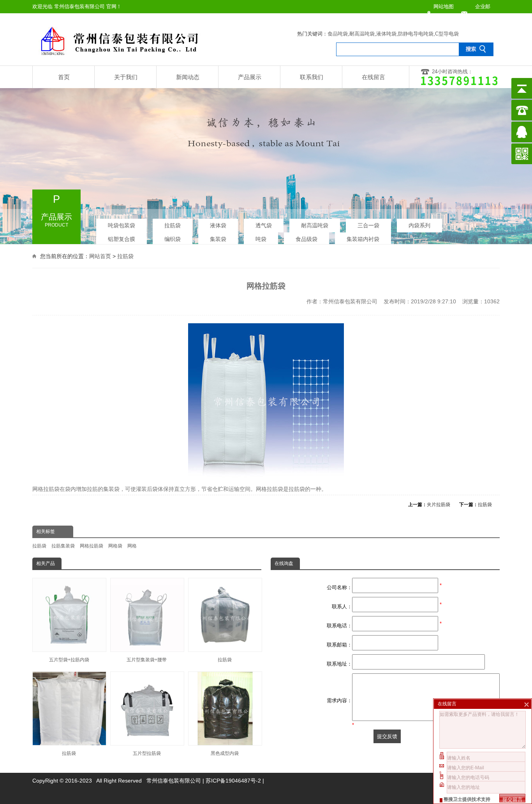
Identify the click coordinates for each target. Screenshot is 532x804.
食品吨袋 (338, 34)
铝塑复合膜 (121, 239)
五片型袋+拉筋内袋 (69, 659)
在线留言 (373, 77)
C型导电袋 (447, 34)
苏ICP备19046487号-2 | (235, 780)
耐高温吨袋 (362, 34)
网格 (132, 546)
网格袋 (115, 546)
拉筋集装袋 (63, 546)
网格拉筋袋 (91, 546)
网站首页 (100, 256)
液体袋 (218, 225)
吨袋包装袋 (121, 225)
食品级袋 (306, 239)
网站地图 (443, 6)
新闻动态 (187, 77)
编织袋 (172, 239)
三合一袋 (368, 225)
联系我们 (311, 77)
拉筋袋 (172, 225)
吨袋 (260, 239)
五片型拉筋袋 (147, 753)
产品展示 (249, 77)
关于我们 (125, 77)
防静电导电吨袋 (415, 34)
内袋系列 (419, 225)
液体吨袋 (386, 34)
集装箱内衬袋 (363, 239)
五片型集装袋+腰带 (147, 659)
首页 (64, 77)
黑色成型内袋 (225, 753)
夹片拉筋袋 (438, 504)
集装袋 (218, 239)
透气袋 (263, 225)
